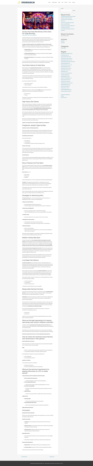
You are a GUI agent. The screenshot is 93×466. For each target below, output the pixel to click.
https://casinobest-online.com (66, 68)
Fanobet (62, 96)
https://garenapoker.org (65, 74)
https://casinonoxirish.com (65, 66)
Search (62, 8)
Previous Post (24, 456)
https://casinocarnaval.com (65, 79)
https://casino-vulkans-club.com (66, 58)
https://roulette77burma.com (66, 56)
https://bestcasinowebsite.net (66, 91)
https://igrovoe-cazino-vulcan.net (67, 82)
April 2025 (63, 42)
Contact (73, 2)
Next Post (52, 456)
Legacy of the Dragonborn (65, 94)
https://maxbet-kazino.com (65, 84)
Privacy (66, 2)
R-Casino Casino (64, 97)
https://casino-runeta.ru (65, 87)
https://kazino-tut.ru (64, 71)
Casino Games (54, 2)
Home (49, 2)
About (59, 2)
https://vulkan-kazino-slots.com (66, 64)
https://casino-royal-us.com (66, 69)
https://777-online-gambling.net (66, 73)
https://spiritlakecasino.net (65, 63)
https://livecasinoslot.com (65, 86)
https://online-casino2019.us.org (66, 53)
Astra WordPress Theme (59, 463)
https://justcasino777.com (65, 76)
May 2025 (62, 41)
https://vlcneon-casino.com (65, 81)
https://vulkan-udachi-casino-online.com (68, 61)
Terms (70, 2)
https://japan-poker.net (65, 55)
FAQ (62, 2)
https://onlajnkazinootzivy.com (66, 89)
